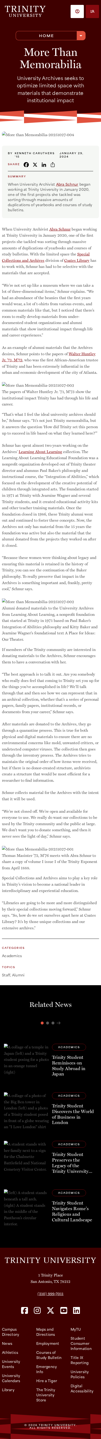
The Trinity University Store (45, 1395)
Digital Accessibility (82, 1388)
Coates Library (76, 260)
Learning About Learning (40, 451)
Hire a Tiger (46, 1380)
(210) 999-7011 (50, 1293)
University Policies (80, 1374)
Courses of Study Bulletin (49, 1354)
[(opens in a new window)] (24, 1311)
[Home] (50, 1260)
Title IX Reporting (79, 1360)
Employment (47, 1343)
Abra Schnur (67, 184)
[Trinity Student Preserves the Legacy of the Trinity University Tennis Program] (50, 1159)
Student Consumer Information (81, 1343)
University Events (11, 1363)
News (7, 1343)
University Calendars (11, 1378)
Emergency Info (46, 1369)
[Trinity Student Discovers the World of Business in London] (50, 1110)
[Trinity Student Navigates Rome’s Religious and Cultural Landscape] (50, 1208)
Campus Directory (10, 1331)
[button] (77, 11)
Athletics (10, 1352)
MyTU (76, 1329)
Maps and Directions (45, 1331)
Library (8, 1389)
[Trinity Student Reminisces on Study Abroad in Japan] (50, 1062)
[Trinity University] (25, 11)
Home (46, 35)
